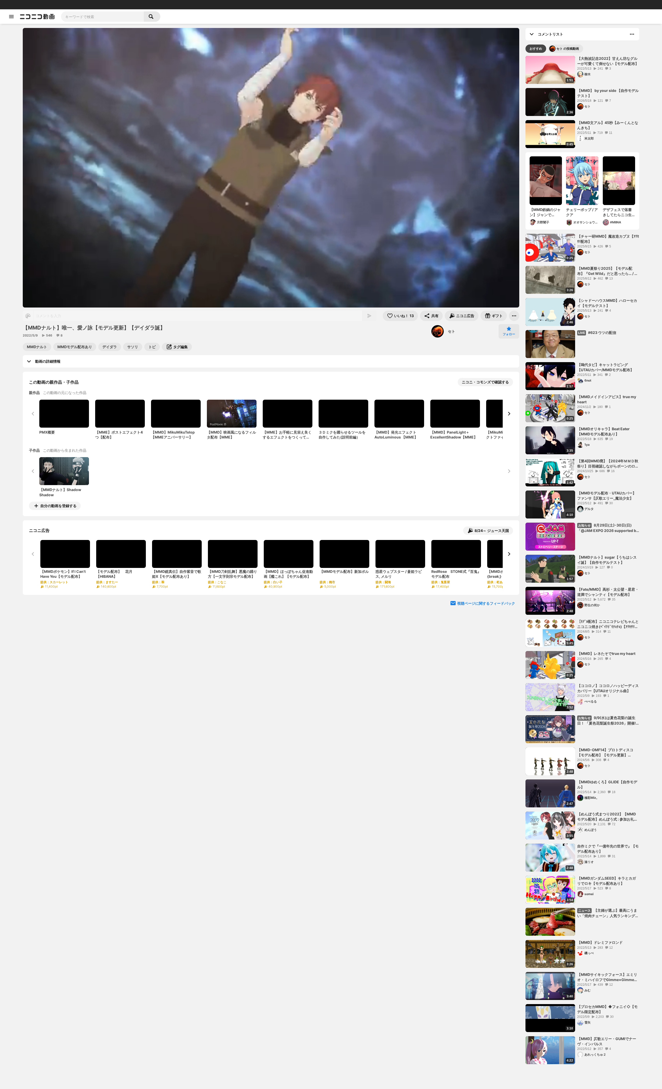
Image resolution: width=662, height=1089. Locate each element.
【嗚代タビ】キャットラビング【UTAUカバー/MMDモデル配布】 (605, 367)
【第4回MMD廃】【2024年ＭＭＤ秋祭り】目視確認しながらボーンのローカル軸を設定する (608, 464)
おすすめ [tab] (536, 48)
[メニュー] (514, 316)
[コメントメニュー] (632, 34)
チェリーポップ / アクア (582, 212)
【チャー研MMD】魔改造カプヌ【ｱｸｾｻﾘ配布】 (608, 239)
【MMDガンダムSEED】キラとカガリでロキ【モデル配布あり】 (606, 881)
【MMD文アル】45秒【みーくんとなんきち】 (607, 125)
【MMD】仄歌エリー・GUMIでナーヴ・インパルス (606, 1041)
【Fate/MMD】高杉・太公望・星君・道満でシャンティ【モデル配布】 (608, 592)
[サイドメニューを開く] (11, 16)
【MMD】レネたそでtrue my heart (606, 653)
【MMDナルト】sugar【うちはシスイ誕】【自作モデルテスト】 (607, 560)
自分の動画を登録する (58, 505)
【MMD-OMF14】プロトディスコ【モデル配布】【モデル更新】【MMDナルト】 (605, 752)
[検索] (152, 16)
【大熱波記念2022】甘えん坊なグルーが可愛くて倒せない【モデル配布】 (608, 61)
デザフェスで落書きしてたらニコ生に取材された (617, 212)
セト (451, 331)
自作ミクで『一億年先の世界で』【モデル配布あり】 (608, 848)
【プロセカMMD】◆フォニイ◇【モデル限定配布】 (607, 1009)
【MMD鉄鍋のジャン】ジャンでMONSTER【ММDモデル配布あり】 (545, 212)
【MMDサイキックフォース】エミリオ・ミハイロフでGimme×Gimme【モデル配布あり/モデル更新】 (607, 977)
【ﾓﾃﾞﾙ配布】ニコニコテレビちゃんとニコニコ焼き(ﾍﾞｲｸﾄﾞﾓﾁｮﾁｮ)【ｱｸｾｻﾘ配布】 (608, 624)
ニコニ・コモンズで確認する (485, 382)
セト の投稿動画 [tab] (567, 48)
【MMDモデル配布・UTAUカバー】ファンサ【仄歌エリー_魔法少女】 (606, 495)
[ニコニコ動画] (37, 16)
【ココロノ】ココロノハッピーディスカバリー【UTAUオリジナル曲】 (608, 688)
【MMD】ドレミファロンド (600, 942)
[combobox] (102, 16)
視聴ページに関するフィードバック (486, 603)
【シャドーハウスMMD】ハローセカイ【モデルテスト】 (607, 303)
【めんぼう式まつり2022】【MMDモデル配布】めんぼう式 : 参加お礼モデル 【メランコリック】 (607, 817)
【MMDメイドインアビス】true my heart (606, 399)
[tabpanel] (582, 560)
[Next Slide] (509, 414)
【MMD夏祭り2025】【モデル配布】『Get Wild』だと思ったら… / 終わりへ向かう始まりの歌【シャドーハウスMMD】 (608, 271)
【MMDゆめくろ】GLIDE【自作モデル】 (607, 784)
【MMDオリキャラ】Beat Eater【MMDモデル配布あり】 (603, 431)
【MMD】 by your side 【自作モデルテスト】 (608, 93)
